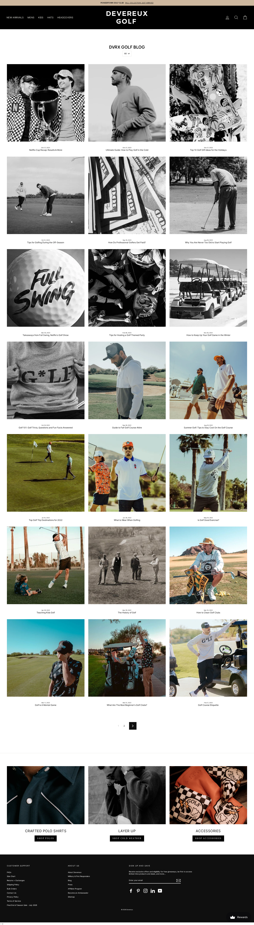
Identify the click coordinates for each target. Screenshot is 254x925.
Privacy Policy (12, 897)
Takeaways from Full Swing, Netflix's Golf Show (46, 335)
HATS (50, 17)
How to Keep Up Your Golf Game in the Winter (208, 335)
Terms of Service (14, 901)
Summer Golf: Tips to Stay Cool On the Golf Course (208, 427)
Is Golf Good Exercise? (208, 520)
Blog (70, 880)
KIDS (40, 17)
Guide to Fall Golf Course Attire (127, 427)
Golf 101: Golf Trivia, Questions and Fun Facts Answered (46, 427)
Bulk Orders (12, 889)
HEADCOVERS (65, 17)
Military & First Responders (79, 876)
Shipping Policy (13, 885)
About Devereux (74, 872)
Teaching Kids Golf (46, 612)
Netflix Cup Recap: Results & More (45, 150)
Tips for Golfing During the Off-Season (45, 242)
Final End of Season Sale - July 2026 (22, 905)
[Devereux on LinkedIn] (153, 891)
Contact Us (11, 893)
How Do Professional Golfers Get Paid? (127, 242)
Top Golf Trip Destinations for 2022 (45, 520)
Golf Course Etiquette (208, 705)
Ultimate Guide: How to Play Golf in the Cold (127, 150)
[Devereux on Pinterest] (138, 891)
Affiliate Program (75, 889)
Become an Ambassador (78, 893)
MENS (30, 17)
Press (70, 885)
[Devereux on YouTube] (160, 891)
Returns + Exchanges (16, 880)
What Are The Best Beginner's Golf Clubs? (127, 705)
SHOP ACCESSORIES (208, 838)
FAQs (9, 872)
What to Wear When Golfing (127, 520)
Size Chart (11, 876)
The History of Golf (127, 612)
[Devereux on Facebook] (131, 891)
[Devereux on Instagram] (145, 891)
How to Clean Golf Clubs (208, 612)
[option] (127, 3)
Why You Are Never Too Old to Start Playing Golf (208, 242)
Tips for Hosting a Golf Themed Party (127, 335)
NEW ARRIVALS (15, 17)
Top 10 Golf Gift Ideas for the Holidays (208, 150)
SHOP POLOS (45, 838)
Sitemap (71, 897)
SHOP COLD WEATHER (127, 838)
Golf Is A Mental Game (45, 705)
